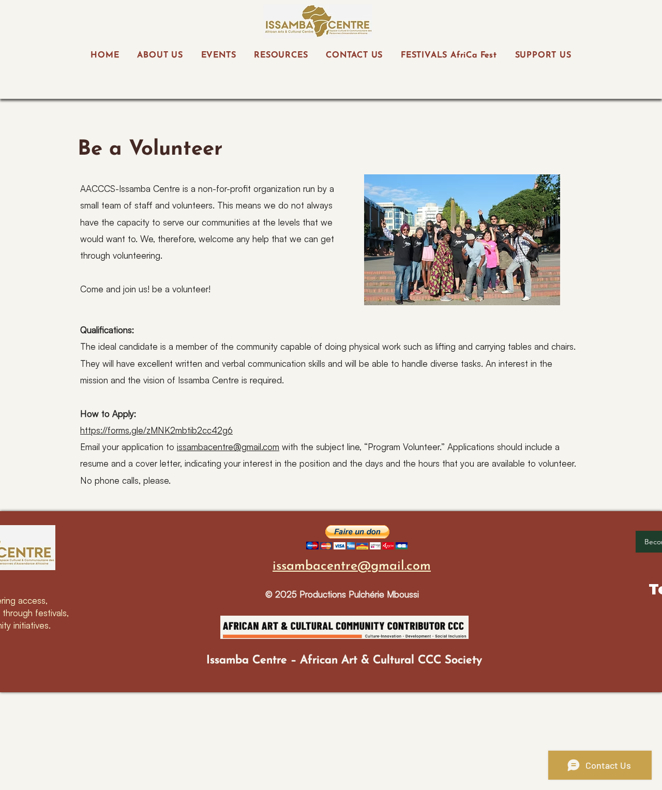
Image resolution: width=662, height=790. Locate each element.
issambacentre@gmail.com (228, 446)
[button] (357, 537)
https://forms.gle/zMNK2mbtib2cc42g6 (156, 430)
